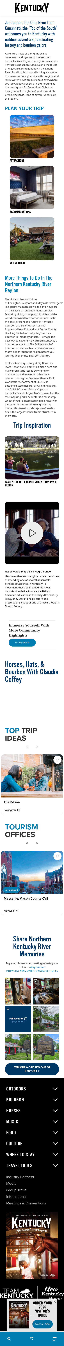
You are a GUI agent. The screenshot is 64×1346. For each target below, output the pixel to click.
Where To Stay (20, 1154)
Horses (13, 1111)
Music (12, 1122)
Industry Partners (20, 1177)
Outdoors (16, 1089)
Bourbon (15, 1100)
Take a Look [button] (42, 1324)
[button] (9, 1338)
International (16, 1196)
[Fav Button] (57, 760)
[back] (27, 747)
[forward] (36, 747)
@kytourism (37, 967)
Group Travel (16, 1190)
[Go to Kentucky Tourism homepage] (32, 8)
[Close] (55, 1302)
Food (11, 1133)
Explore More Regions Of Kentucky (32, 1069)
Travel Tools (19, 1165)
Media (11, 1183)
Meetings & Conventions (26, 1203)
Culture (14, 1144)
